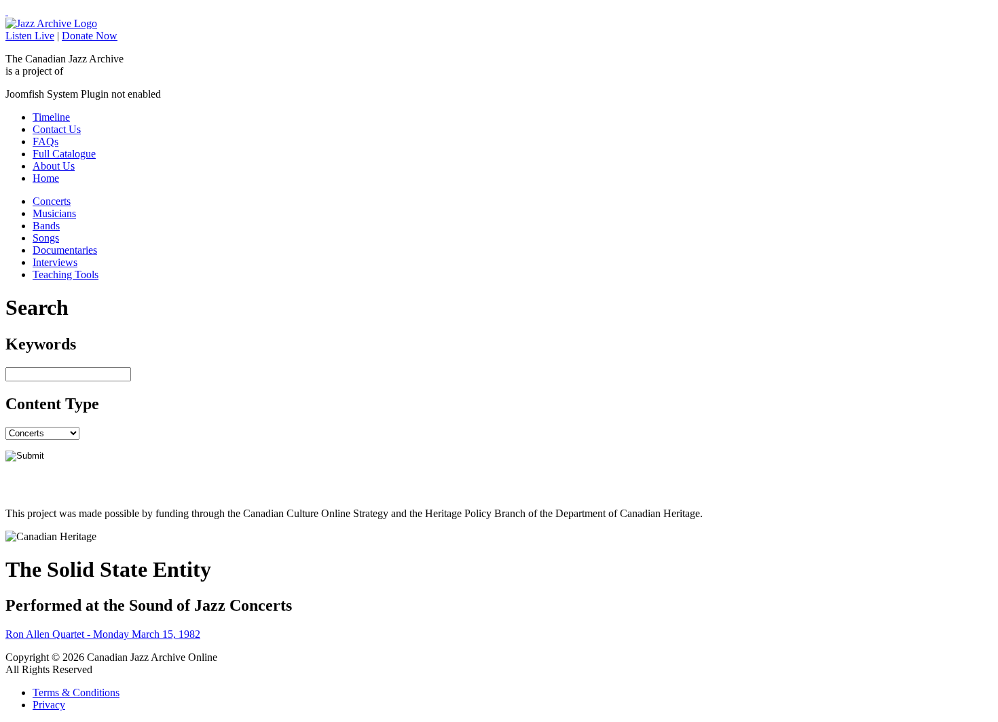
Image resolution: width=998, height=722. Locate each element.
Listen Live (29, 35)
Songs (46, 238)
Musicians (54, 213)
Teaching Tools (65, 274)
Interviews (55, 262)
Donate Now (89, 35)
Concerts (52, 201)
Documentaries (65, 250)
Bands (46, 225)
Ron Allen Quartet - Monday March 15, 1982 (102, 634)
